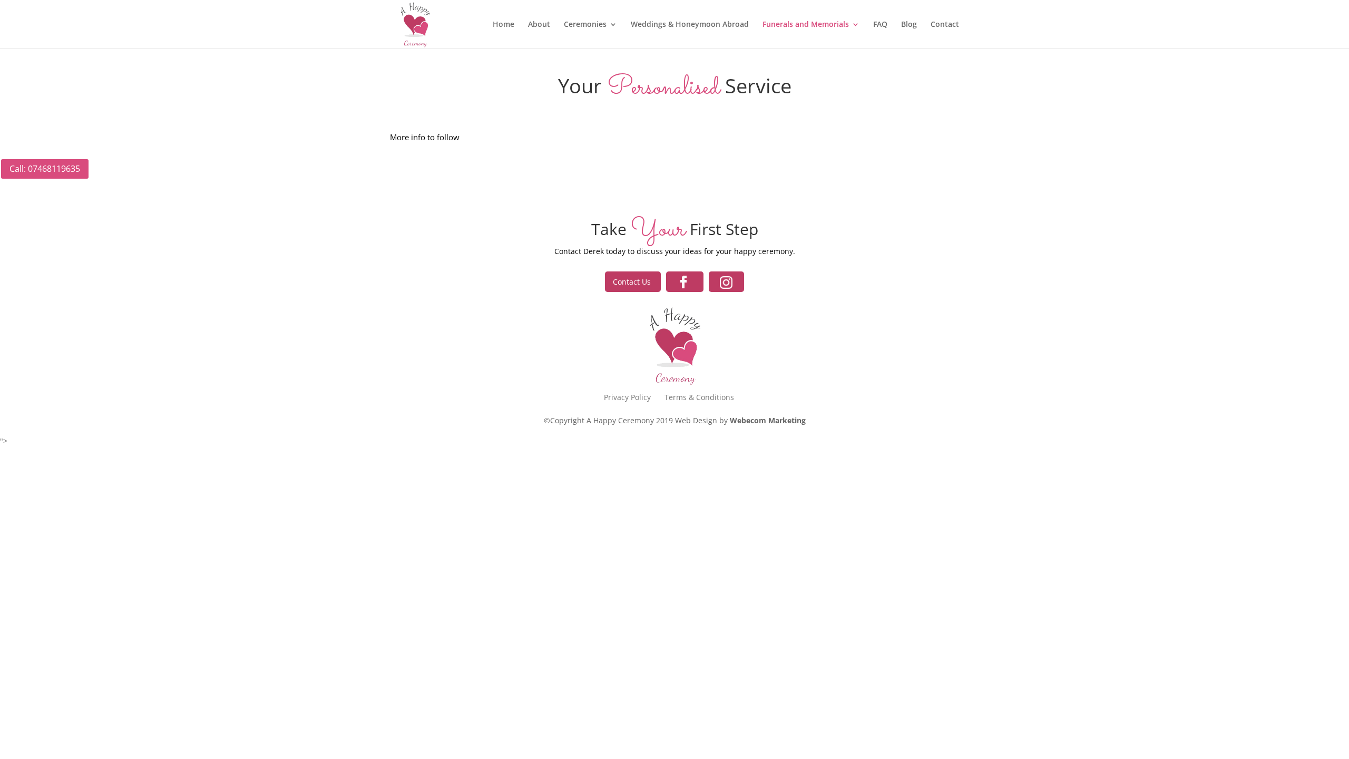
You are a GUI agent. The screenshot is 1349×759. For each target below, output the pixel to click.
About (539, 25)
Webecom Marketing (768, 420)
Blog (909, 25)
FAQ (880, 25)
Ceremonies (585, 25)
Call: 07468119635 (44, 168)
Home (503, 25)
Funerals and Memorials (806, 25)
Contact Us (633, 282)
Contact (945, 25)
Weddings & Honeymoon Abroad (690, 25)
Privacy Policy (627, 397)
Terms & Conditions (699, 397)
